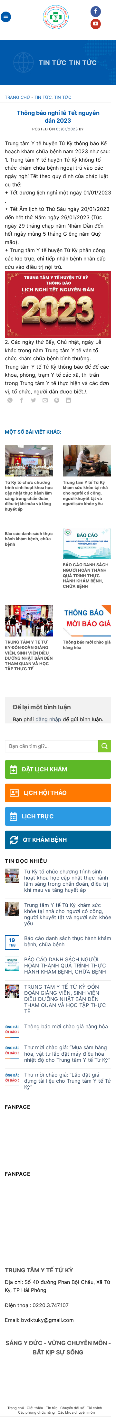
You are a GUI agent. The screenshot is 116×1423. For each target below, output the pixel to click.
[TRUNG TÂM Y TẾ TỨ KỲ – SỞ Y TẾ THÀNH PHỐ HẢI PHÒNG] (55, 17)
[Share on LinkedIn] (68, 401)
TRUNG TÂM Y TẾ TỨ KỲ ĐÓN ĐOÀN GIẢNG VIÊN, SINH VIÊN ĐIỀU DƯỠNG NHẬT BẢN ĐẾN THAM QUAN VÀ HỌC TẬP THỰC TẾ (65, 999)
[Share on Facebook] (21, 401)
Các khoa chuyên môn (76, 1412)
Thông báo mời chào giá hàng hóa (66, 1026)
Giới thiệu (35, 1408)
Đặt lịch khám (44, 769)
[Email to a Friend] (45, 401)
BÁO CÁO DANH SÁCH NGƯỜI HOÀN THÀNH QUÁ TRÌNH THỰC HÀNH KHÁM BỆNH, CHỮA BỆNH (65, 966)
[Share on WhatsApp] (10, 401)
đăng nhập (48, 719)
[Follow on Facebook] (96, 11)
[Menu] (6, 17)
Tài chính (94, 1408)
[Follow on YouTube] (96, 24)
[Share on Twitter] (33, 401)
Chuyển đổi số (72, 1408)
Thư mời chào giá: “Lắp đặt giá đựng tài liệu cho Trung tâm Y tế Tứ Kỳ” (67, 1081)
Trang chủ (17, 97)
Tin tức (53, 63)
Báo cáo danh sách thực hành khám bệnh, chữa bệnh (67, 941)
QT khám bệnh (45, 839)
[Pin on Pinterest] (57, 401)
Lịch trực (38, 816)
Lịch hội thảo (45, 792)
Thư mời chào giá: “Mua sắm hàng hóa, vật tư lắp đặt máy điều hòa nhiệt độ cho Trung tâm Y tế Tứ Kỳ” (67, 1053)
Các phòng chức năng (36, 1412)
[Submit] (104, 746)
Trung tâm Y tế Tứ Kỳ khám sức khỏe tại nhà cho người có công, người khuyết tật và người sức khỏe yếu (67, 914)
